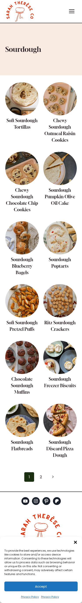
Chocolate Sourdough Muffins (22, 385)
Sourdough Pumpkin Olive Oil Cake (60, 196)
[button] (75, 542)
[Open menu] (71, 11)
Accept (41, 586)
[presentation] (22, 99)
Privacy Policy (30, 597)
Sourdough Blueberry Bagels (22, 266)
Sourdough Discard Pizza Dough (59, 448)
